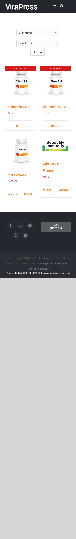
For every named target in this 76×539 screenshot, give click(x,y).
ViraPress (17, 175)
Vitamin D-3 (18, 107)
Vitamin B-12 (54, 107)
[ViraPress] (20, 151)
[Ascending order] (56, 32)
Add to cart (14, 196)
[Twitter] (20, 225)
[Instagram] (16, 235)
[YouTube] (30, 225)
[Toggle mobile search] (61, 6)
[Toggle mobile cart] (54, 6)
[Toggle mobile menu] (69, 6)
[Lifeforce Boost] (55, 145)
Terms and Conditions (38, 269)
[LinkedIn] (25, 235)
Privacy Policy (61, 263)
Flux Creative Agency (41, 263)
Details (22, 126)
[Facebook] (10, 225)
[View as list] (40, 51)
